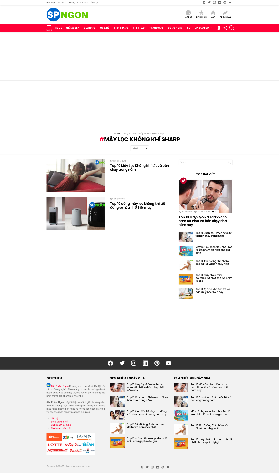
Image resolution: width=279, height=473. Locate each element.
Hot (213, 17)
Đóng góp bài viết (59, 421)
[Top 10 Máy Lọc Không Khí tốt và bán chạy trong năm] (75, 175)
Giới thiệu (51, 2)
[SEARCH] (231, 28)
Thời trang (121, 28)
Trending (225, 17)
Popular (201, 17)
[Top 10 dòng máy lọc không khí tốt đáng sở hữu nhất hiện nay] (75, 213)
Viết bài (62, 2)
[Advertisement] (139, 56)
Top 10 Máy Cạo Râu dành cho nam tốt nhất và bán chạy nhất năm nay (203, 221)
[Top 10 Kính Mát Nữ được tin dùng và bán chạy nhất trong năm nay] (117, 415)
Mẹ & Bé (104, 28)
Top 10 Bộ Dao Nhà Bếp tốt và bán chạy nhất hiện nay (213, 290)
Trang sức (156, 28)
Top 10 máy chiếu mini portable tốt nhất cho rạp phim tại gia (214, 278)
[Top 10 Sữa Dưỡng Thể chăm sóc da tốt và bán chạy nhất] (186, 265)
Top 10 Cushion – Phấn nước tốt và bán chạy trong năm (214, 234)
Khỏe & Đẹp (72, 28)
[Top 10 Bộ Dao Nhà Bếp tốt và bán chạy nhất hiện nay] (186, 293)
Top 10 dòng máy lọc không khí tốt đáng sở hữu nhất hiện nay (137, 205)
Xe (188, 28)
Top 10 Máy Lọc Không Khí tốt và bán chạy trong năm (139, 167)
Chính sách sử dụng (61, 425)
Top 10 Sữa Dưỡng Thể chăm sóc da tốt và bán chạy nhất (212, 262)
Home (58, 28)
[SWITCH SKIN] (219, 28)
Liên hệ (71, 2)
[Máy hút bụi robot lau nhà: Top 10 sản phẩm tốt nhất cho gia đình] (186, 251)
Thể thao (139, 28)
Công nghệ (175, 28)
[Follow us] (225, 28)
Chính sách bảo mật (87, 2)
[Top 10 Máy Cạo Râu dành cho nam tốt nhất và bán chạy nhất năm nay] (205, 196)
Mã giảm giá (202, 28)
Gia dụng (89, 28)
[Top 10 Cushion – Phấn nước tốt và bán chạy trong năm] (186, 237)
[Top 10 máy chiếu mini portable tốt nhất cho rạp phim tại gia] (186, 279)
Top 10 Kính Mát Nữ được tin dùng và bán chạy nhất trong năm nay (147, 413)
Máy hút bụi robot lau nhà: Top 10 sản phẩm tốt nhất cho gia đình (214, 249)
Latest (188, 17)
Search (229, 162)
